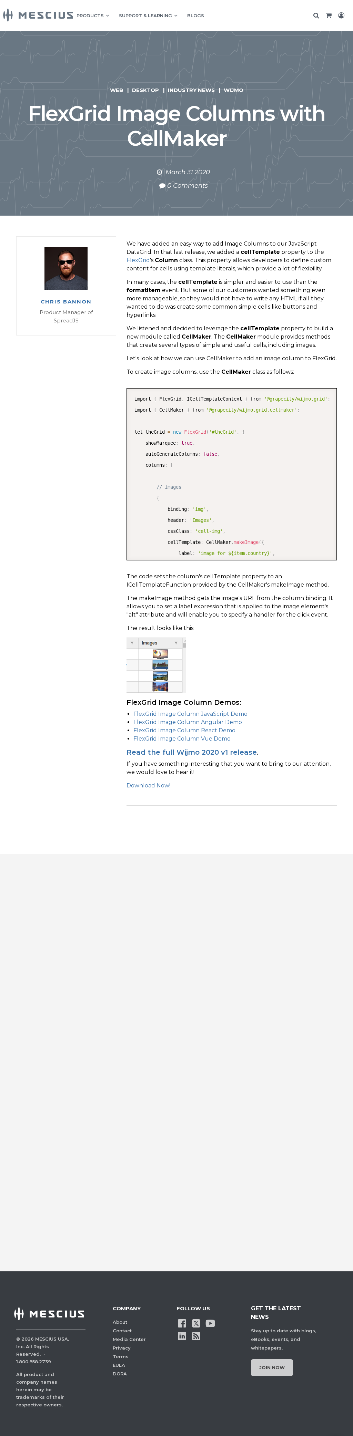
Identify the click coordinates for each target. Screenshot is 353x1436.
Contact (122, 1330)
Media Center (129, 1339)
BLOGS (195, 15)
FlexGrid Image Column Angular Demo (187, 722)
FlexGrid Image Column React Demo (184, 730)
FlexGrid (138, 260)
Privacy (122, 1348)
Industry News (191, 90)
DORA (120, 1373)
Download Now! (148, 785)
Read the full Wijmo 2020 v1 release (192, 752)
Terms (121, 1356)
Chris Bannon (66, 302)
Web (116, 90)
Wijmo (233, 90)
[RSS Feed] (196, 1335)
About (120, 1322)
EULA (119, 1365)
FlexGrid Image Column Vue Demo (182, 738)
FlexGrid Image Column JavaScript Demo (190, 714)
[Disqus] (176, 974)
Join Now (272, 1367)
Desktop (145, 90)
